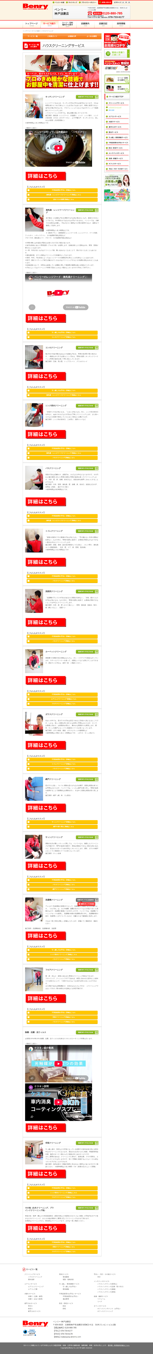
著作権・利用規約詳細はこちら (119, 1345)
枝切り (30, 1308)
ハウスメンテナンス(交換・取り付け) (110, 1286)
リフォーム (101, 1299)
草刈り (30, 1306)
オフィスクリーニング (105, 1311)
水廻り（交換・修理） (36, 1296)
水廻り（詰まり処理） (36, 1299)
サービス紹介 (36, 31)
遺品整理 (66, 1299)
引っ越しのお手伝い (70, 1286)
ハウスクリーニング (115, 107)
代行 (99, 1277)
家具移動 (66, 1289)
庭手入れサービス (34, 1311)
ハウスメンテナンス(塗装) (106, 1292)
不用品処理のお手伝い (70, 1296)
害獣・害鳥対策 (68, 1279)
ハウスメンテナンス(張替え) (107, 1284)
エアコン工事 (32, 1289)
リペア (99, 1301)
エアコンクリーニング (36, 1286)
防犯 (64, 1308)
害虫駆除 (66, 1277)
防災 (64, 1306)
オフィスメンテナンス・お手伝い (109, 1308)
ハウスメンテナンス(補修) (106, 1289)
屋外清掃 (111, 110)
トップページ (27, 31)
